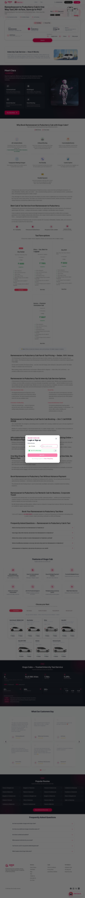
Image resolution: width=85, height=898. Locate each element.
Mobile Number (31, 443)
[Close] (56, 438)
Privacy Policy (50, 458)
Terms (45, 458)
